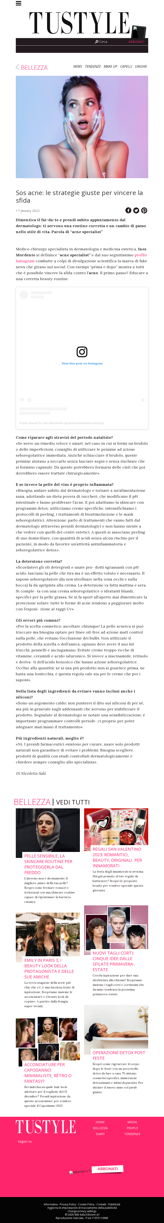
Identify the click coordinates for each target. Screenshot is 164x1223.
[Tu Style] (82, 36)
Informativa (51, 1204)
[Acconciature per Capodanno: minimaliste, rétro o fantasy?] (48, 1042)
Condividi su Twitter (136, 210)
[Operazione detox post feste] (116, 1030)
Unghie (141, 66)
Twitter (26, 41)
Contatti (101, 1204)
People (132, 1128)
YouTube (41, 1148)
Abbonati (136, 42)
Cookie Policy (86, 1204)
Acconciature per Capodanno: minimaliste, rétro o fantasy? (48, 1073)
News (77, 66)
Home (100, 1122)
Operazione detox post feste (119, 1055)
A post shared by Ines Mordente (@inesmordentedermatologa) (61, 423)
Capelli (126, 66)
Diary (100, 1134)
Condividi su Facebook (128, 210)
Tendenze (93, 66)
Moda (132, 1122)
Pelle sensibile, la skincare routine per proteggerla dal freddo (48, 864)
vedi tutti (73, 802)
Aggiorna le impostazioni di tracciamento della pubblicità (82, 1208)
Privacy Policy (68, 1204)
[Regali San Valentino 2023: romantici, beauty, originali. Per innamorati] (116, 830)
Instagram (31, 41)
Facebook (20, 41)
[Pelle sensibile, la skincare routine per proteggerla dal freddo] (48, 833)
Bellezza (34, 67)
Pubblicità (114, 1204)
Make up (110, 66)
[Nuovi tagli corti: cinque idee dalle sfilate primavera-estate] (116, 930)
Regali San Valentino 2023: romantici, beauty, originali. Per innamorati (117, 857)
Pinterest (50, 1148)
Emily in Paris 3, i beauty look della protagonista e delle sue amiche (49, 969)
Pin (144, 210)
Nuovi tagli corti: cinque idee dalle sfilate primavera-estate (114, 961)
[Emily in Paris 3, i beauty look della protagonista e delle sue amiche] (48, 938)
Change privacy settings (82, 1211)
